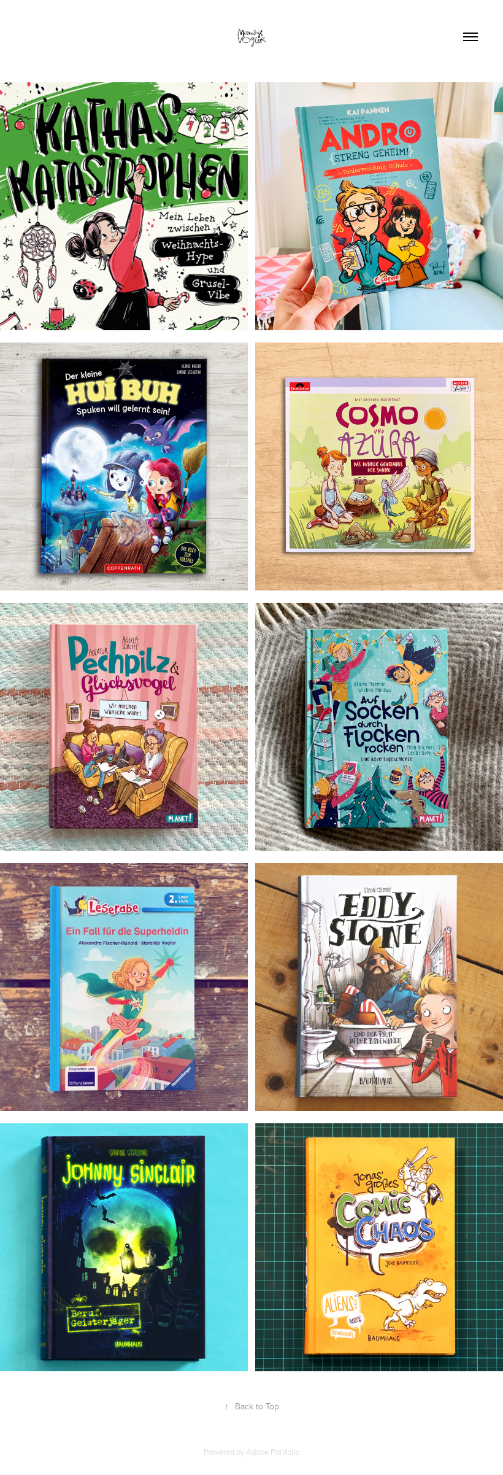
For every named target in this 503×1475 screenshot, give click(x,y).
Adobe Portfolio (272, 1451)
